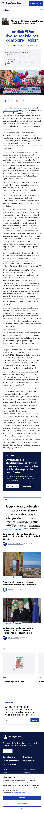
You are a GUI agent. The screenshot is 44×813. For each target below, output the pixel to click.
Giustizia (21, 45)
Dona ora (7, 751)
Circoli (5, 769)
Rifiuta (22, 808)
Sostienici (27, 486)
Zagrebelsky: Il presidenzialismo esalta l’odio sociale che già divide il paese (21, 536)
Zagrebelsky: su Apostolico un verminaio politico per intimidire (19, 583)
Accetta (22, 797)
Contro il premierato (13, 682)
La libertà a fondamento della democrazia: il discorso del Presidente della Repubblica (18, 630)
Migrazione (28, 761)
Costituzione (11, 45)
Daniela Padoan (13, 637)
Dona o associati (29, 769)
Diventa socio (35, 3)
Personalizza (22, 803)
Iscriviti (35, 720)
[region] (22, 793)
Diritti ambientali (11, 761)
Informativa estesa (18, 792)
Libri (4, 648)
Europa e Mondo (10, 764)
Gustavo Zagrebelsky (15, 543)
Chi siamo (5, 10)
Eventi (5, 772)
